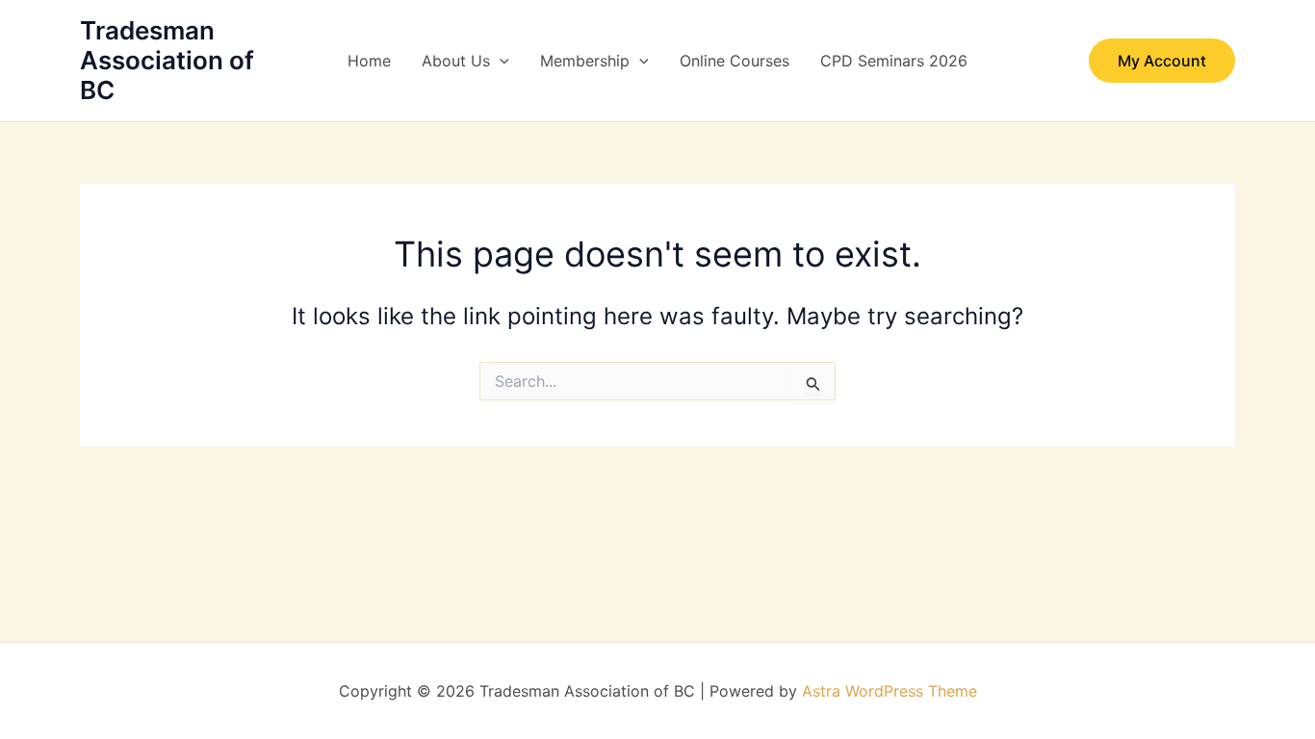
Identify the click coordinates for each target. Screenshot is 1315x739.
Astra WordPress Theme (889, 691)
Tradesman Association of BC (167, 60)
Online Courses (734, 60)
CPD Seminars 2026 (893, 60)
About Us (456, 60)
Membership (585, 60)
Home (369, 60)
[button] (499, 60)
